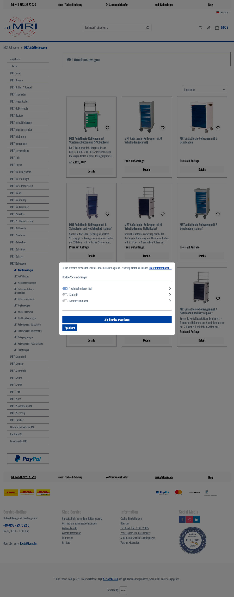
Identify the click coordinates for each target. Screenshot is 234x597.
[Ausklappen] (169, 288)
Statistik (73, 295)
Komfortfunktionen (78, 301)
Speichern (70, 328)
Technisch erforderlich (80, 288)
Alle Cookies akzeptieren (117, 319)
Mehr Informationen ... (160, 268)
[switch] (65, 294)
